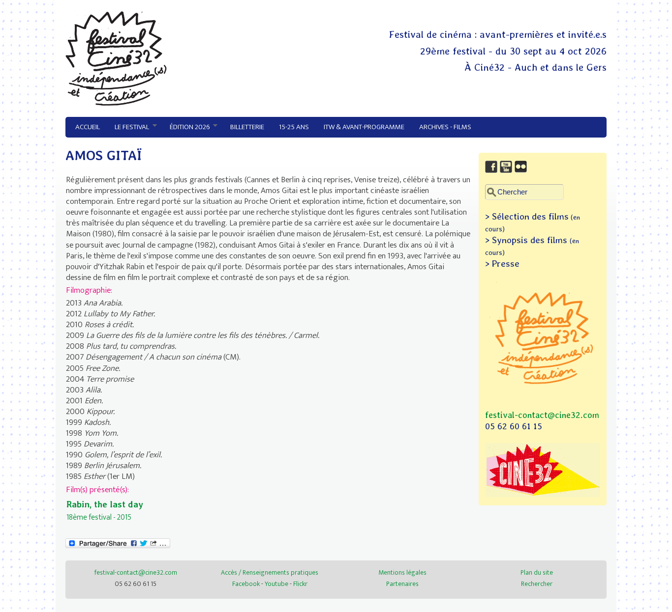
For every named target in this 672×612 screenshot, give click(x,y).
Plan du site (536, 572)
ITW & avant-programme (364, 127)
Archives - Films (445, 127)
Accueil (87, 127)
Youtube (276, 583)
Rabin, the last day (104, 504)
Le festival (128, 127)
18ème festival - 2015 (98, 517)
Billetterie (247, 127)
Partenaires (402, 583)
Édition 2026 (186, 127)
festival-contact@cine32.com (542, 415)
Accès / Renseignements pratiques (269, 572)
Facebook (246, 583)
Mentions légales (402, 572)
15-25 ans (294, 127)
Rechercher (536, 583)
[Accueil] (116, 103)
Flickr (300, 583)
